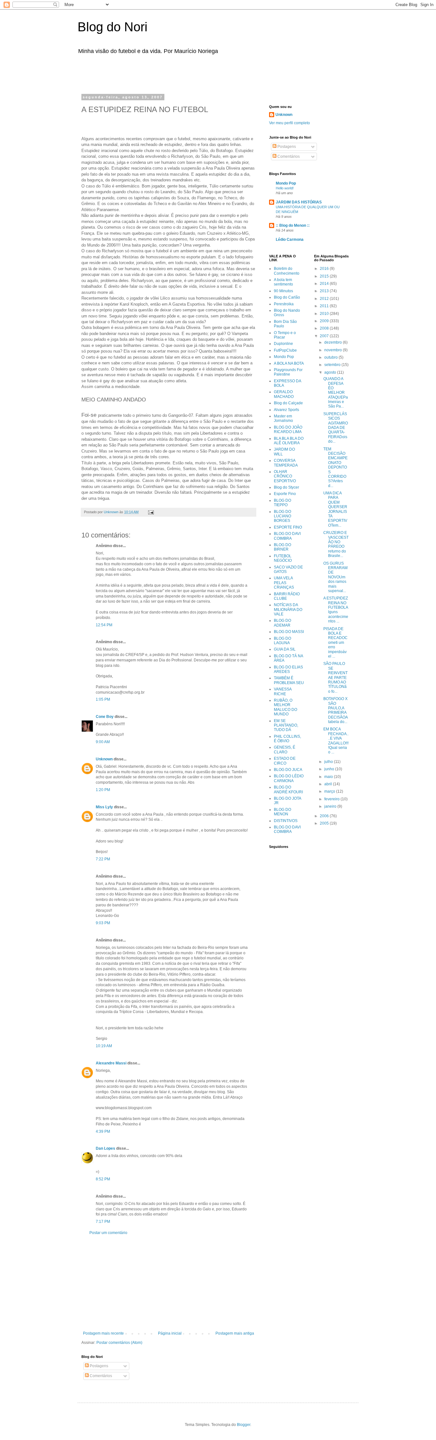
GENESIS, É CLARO (284, 749)
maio (329, 776)
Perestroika (284, 304)
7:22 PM (103, 859)
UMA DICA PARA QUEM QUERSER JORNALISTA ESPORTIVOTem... (335, 509)
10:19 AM (104, 1046)
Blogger (243, 1424)
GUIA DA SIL (285, 649)
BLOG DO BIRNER (282, 547)
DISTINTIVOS (285, 821)
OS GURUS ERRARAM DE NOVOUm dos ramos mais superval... (335, 577)
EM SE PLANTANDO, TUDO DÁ (286, 725)
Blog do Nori (112, 27)
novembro (333, 350)
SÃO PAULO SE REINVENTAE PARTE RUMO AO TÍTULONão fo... (335, 677)
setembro (333, 364)
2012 (325, 298)
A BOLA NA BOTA (289, 363)
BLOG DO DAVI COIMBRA (287, 535)
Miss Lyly (104, 807)
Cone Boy (105, 716)
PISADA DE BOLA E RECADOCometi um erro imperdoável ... (335, 643)
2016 (325, 268)
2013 (325, 291)
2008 (325, 328)
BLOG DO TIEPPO (282, 502)
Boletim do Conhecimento (286, 270)
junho (329, 769)
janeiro (330, 806)
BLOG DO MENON (282, 811)
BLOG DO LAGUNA (282, 640)
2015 (325, 276)
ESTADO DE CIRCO (285, 760)
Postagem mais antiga (234, 1333)
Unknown (104, 759)
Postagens (98, 1366)
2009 (325, 321)
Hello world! (285, 188)
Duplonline (283, 343)
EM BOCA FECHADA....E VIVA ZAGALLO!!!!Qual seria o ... (336, 740)
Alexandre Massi (111, 1063)
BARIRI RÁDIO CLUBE (287, 596)
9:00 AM (103, 742)
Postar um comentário (108, 1232)
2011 (325, 306)
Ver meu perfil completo (289, 123)
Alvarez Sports (286, 410)
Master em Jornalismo (283, 418)
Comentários (100, 1376)
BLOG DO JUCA (288, 769)
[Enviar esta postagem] (151, 512)
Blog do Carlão (287, 297)
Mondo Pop (286, 183)
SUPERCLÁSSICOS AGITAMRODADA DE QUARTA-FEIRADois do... (335, 428)
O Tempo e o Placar (285, 335)
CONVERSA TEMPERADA (286, 462)
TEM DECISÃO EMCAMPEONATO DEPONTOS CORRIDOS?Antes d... (335, 467)
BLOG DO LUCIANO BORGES (282, 516)
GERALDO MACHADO (284, 394)
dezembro (333, 342)
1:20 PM (103, 790)
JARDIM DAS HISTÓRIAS (299, 202)
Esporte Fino (285, 493)
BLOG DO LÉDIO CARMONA (289, 778)
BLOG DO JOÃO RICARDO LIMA (288, 429)
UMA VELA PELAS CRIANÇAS (284, 583)
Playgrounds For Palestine (288, 372)
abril (328, 784)
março (330, 791)
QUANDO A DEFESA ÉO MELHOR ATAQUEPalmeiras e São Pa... (335, 392)
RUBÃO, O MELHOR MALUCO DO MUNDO (285, 707)
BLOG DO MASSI (289, 631)
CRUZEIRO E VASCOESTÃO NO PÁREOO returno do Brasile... (336, 544)
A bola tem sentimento (283, 282)
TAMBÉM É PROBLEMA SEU (289, 680)
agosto (330, 372)
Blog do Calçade (288, 403)
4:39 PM (103, 1131)
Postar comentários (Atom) (119, 1342)
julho (329, 761)
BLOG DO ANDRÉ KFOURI (288, 789)
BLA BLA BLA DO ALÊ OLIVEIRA (289, 440)
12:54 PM (104, 625)
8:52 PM (103, 1179)
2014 (325, 283)
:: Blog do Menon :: (293, 225)
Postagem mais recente (103, 1333)
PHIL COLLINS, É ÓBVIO (287, 738)
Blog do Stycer (286, 487)
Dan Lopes (105, 1148)
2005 (325, 823)
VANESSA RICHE (282, 691)
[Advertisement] (162, 72)
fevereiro (332, 799)
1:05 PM (103, 699)
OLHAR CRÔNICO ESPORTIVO (285, 476)
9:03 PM (103, 923)
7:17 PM (103, 1221)
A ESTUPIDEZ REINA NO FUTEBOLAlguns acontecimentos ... (335, 609)
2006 (325, 816)
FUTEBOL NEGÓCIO (283, 558)
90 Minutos (283, 291)
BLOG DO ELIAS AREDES (288, 669)
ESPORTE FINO (288, 527)
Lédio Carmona (290, 239)
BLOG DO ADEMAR (282, 622)
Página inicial (170, 1333)
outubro (331, 357)
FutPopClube (285, 350)
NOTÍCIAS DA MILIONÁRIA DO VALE (288, 609)
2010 (325, 313)
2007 (325, 336)
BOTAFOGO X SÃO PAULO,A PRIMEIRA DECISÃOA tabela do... (335, 710)
